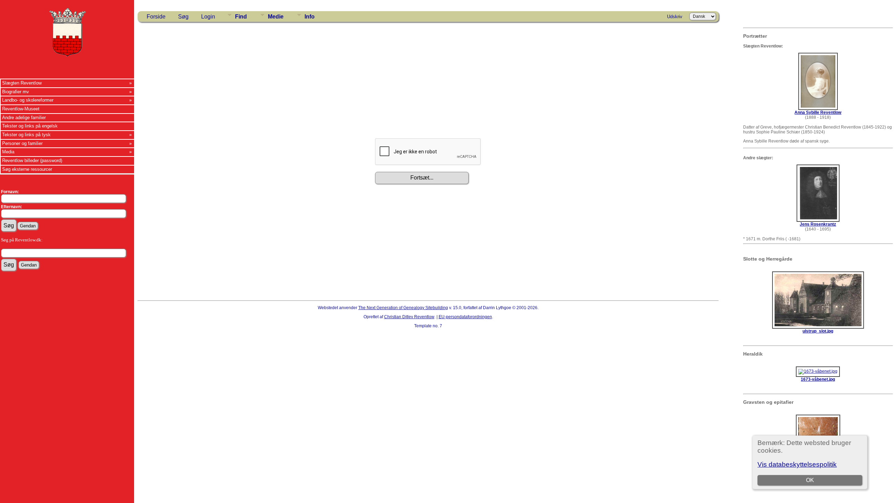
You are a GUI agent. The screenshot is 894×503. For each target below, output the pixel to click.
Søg (183, 17)
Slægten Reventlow (22, 83)
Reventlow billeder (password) (32, 160)
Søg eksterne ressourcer (27, 169)
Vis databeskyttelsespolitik (797, 464)
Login (208, 17)
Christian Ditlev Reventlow (409, 316)
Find (241, 17)
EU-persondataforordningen (465, 316)
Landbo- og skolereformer (27, 100)
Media (8, 151)
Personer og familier (22, 143)
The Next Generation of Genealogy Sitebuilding (403, 307)
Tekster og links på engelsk (30, 126)
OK (810, 480)
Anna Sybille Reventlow (817, 112)
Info (310, 17)
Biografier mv (15, 91)
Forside (156, 17)
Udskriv (674, 16)
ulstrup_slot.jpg (818, 331)
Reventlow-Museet (20, 108)
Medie (276, 17)
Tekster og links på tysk (26, 134)
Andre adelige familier (24, 117)
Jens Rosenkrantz (818, 224)
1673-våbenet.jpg (818, 379)
